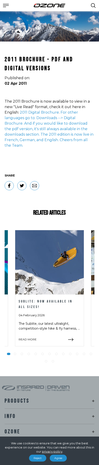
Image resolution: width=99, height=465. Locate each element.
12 (84, 354)
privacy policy (52, 451)
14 (46, 361)
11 (77, 354)
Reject (38, 458)
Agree (58, 458)
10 (70, 354)
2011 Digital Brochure (39, 112)
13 (91, 354)
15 (53, 361)
